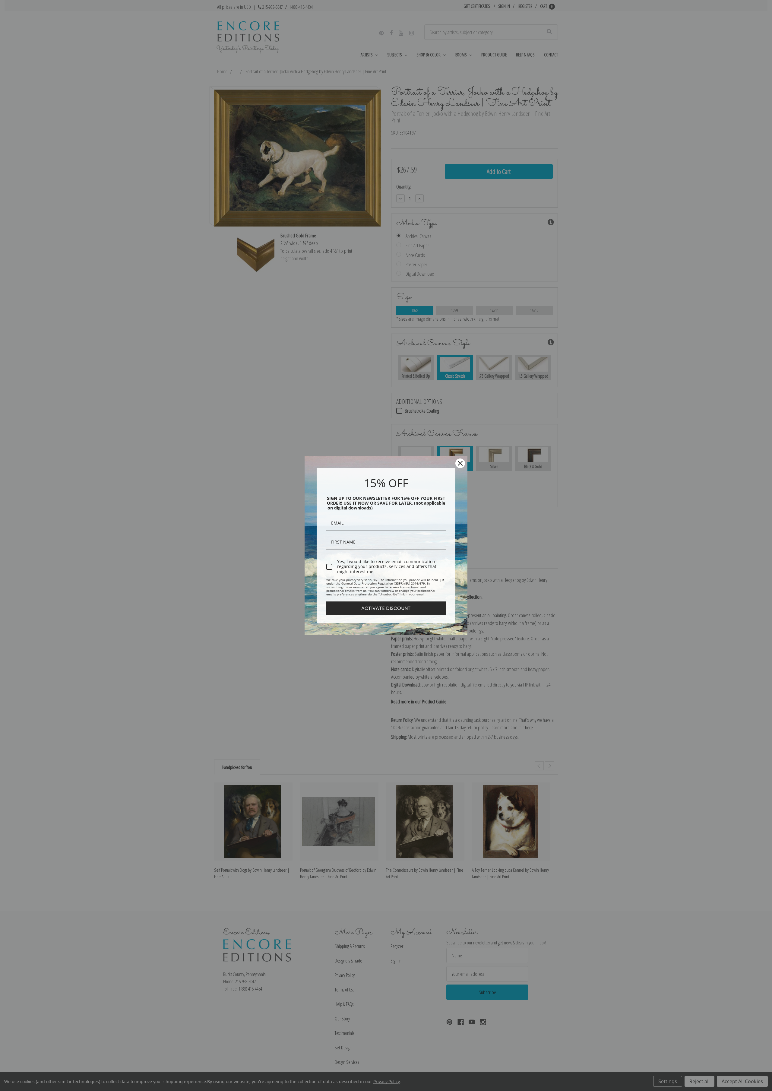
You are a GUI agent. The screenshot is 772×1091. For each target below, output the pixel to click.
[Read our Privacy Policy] (442, 580)
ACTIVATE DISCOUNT (386, 608)
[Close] (460, 463)
